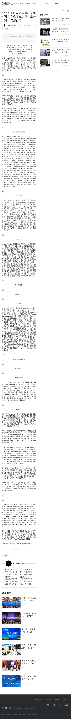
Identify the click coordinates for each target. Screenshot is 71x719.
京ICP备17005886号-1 (33, 714)
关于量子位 (38, 699)
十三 (16, 604)
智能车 (28, 3)
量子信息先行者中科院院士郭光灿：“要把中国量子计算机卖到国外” (25, 647)
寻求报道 (57, 699)
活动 (40, 3)
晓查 (16, 651)
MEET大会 (48, 3)
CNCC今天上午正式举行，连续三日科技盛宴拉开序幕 (25, 679)
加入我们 (48, 699)
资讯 (21, 3)
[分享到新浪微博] (2, 21)
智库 (34, 3)
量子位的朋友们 (11, 25)
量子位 (7, 29)
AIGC (57, 3)
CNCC (5, 555)
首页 (15, 3)
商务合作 (66, 699)
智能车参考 (18, 683)
